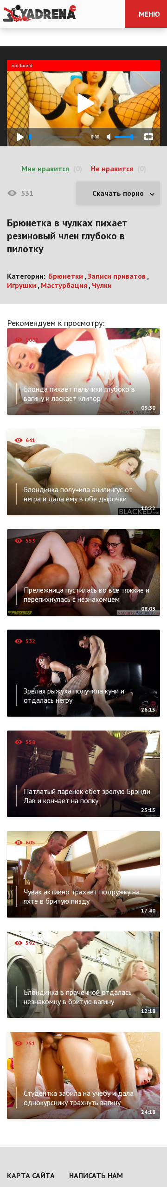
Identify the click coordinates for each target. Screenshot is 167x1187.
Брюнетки (65, 276)
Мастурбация (64, 285)
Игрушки (21, 285)
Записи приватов (117, 276)
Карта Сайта (31, 1175)
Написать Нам (96, 1175)
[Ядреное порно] (39, 13)
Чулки (102, 285)
